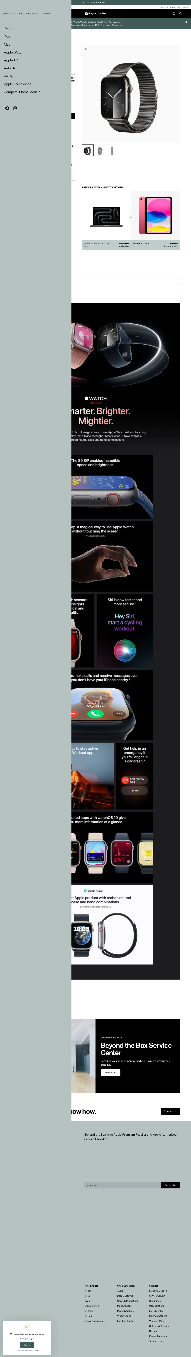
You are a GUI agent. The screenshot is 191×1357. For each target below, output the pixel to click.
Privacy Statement (158, 1336)
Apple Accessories (17, 84)
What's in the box (21, 293)
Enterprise (164, 7)
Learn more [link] (110, 1072)
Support (46, 13)
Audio (120, 1290)
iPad (7, 36)
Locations (185, 7)
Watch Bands (124, 1315)
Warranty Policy (157, 1321)
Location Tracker (125, 1321)
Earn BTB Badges (158, 1290)
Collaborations (156, 1305)
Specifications (19, 275)
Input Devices (124, 1305)
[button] (177, 94)
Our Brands (155, 1300)
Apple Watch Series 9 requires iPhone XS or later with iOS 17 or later (87, 286)
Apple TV (11, 60)
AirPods (9, 68)
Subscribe (170, 1185)
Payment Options (158, 1315)
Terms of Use (156, 1341)
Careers (153, 1331)
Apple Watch (13, 52)
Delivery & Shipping (159, 1326)
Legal (14, 284)
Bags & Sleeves (125, 1295)
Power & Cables (125, 1310)
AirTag (8, 76)
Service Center (175, 7)
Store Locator (156, 1310)
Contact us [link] (170, 1111)
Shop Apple (8, 13)
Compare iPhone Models (22, 92)
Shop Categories (28, 13)
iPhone (9, 28)
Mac (7, 44)
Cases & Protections (127, 1300)
